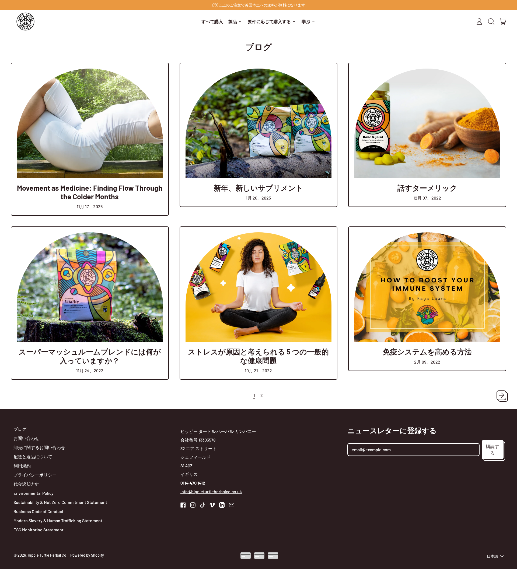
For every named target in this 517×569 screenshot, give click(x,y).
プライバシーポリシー (35, 474)
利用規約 (22, 465)
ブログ (19, 429)
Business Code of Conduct (38, 511)
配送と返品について (32, 456)
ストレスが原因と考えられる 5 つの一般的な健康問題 (258, 355)
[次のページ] (501, 395)
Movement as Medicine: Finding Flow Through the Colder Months (89, 192)
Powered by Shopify (87, 555)
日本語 (492, 556)
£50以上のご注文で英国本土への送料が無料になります (258, 5)
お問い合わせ (26, 438)
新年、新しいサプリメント (258, 187)
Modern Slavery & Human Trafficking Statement (57, 520)
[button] (491, 21)
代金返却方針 (26, 483)
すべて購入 (212, 21)
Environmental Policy (33, 493)
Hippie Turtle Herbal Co (47, 555)
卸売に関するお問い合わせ (39, 447)
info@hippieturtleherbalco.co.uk (211, 491)
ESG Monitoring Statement (38, 529)
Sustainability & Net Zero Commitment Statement (60, 502)
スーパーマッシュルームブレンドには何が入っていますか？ (90, 355)
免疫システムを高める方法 (427, 351)
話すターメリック (427, 187)
